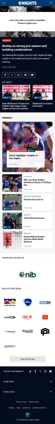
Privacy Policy (33, 402)
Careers (11, 408)
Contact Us (26, 408)
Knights (6, 40)
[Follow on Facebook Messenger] (50, 371)
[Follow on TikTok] (30, 371)
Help (18, 408)
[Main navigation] (3, 3)
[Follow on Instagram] (45, 371)
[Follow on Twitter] (40, 371)
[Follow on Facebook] (35, 371)
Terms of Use (21, 402)
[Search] (51, 3)
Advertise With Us (39, 408)
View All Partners (27, 359)
